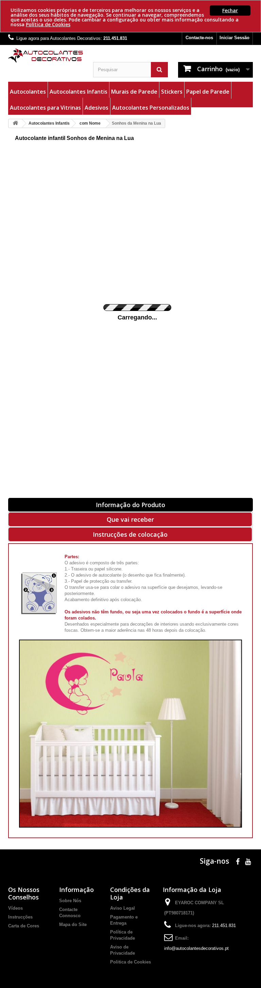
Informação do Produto (130, 505)
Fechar (230, 10)
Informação (76, 889)
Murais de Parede (134, 91)
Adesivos (96, 107)
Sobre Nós (70, 900)
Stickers (171, 91)
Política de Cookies (48, 24)
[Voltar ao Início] (15, 123)
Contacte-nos (199, 37)
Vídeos (15, 908)
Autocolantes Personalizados (150, 107)
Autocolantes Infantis (78, 91)
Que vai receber (130, 519)
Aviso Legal (122, 908)
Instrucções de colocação (130, 534)
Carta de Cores (23, 925)
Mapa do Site (73, 924)
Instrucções (20, 917)
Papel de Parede (207, 91)
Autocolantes (28, 91)
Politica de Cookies (130, 962)
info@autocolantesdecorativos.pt (196, 948)
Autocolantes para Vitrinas (45, 107)
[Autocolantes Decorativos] (45, 55)
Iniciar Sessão (234, 37)
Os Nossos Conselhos (23, 893)
